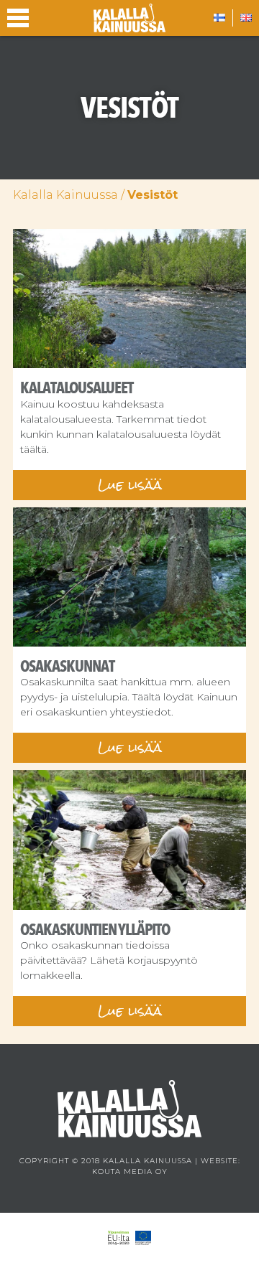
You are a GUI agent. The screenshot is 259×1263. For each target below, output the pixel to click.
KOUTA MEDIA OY (130, 1171)
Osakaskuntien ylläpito (95, 929)
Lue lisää (130, 484)
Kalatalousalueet (76, 387)
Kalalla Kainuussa (65, 195)
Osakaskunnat (67, 666)
